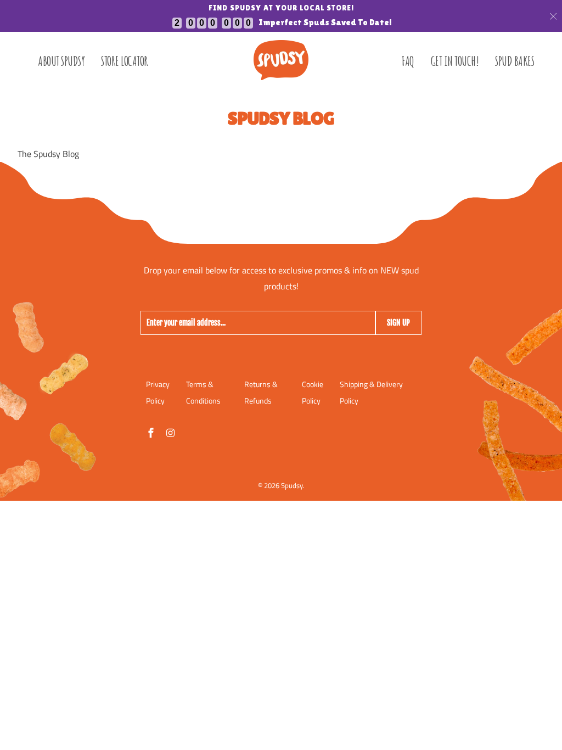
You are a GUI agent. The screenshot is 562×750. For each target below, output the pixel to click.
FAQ (408, 61)
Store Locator (124, 61)
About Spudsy (61, 61)
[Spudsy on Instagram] (172, 433)
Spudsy (292, 485)
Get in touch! (455, 61)
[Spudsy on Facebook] (152, 433)
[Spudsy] (281, 60)
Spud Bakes (514, 61)
